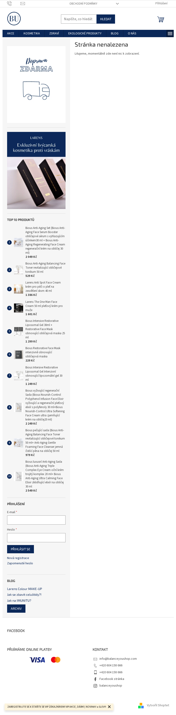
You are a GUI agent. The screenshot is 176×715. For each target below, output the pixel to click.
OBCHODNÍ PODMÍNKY (83, 4)
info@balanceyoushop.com (118, 659)
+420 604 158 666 (110, 665)
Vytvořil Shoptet (158, 705)
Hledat (105, 19)
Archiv (16, 608)
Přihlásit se (20, 549)
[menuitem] (11, 33)
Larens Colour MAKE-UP (24, 588)
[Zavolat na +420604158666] (14, 3)
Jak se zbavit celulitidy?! (24, 594)
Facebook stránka (111, 679)
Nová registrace (18, 558)
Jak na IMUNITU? (19, 600)
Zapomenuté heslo (20, 563)
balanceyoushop (110, 685)
